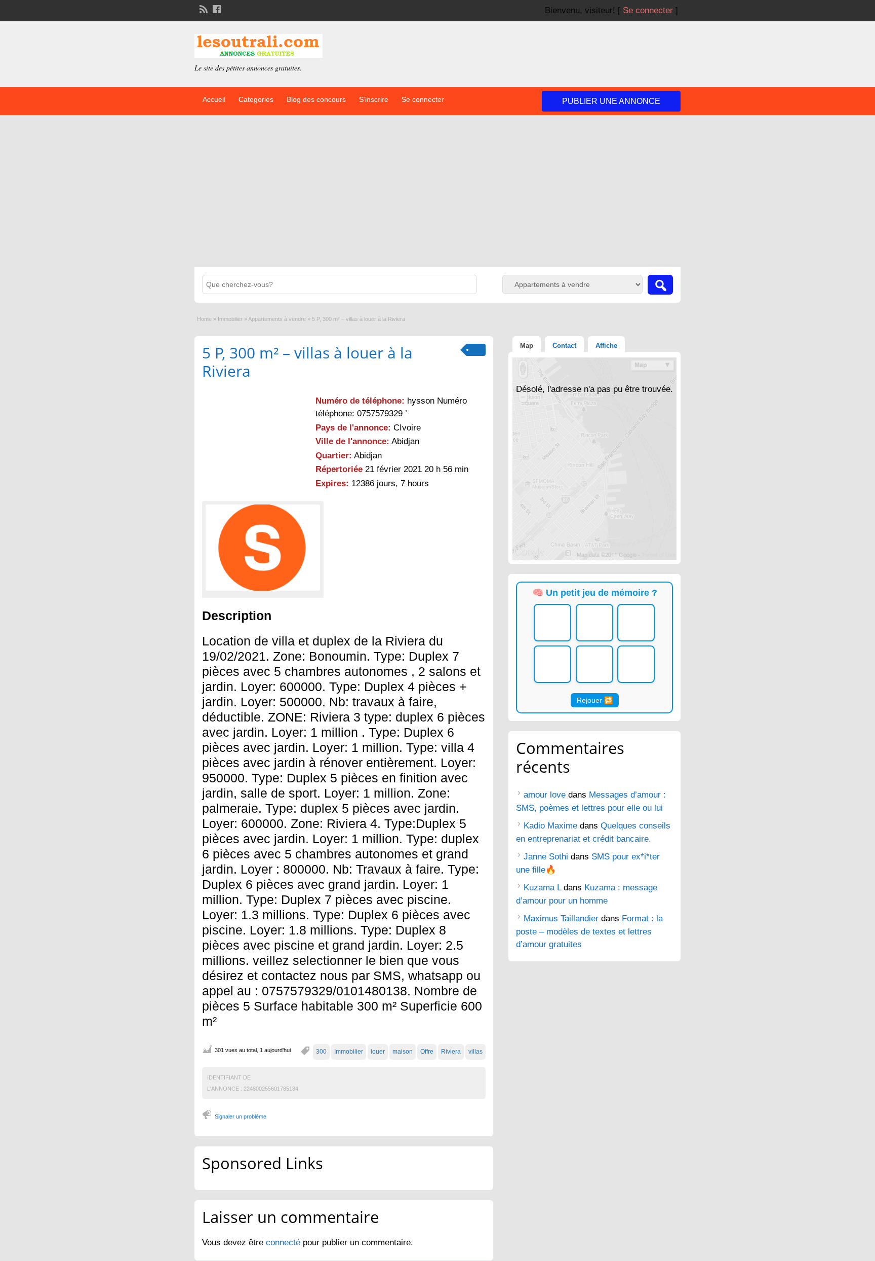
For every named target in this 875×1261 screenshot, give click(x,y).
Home (204, 319)
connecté (284, 1242)
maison (402, 1051)
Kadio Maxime (550, 826)
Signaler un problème (240, 1116)
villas (475, 1051)
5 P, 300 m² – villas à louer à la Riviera (307, 361)
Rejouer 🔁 (595, 700)
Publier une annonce (611, 101)
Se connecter (648, 10)
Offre (426, 1051)
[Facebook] (216, 8)
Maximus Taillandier (561, 918)
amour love (545, 795)
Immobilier (230, 319)
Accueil (214, 99)
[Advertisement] (437, 191)
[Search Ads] (660, 285)
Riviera (451, 1051)
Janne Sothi (546, 856)
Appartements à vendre (277, 319)
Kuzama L (542, 887)
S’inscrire (373, 99)
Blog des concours (316, 99)
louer (378, 1051)
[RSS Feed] (202, 8)
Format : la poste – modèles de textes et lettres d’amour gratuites (589, 931)
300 (321, 1051)
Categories (255, 99)
